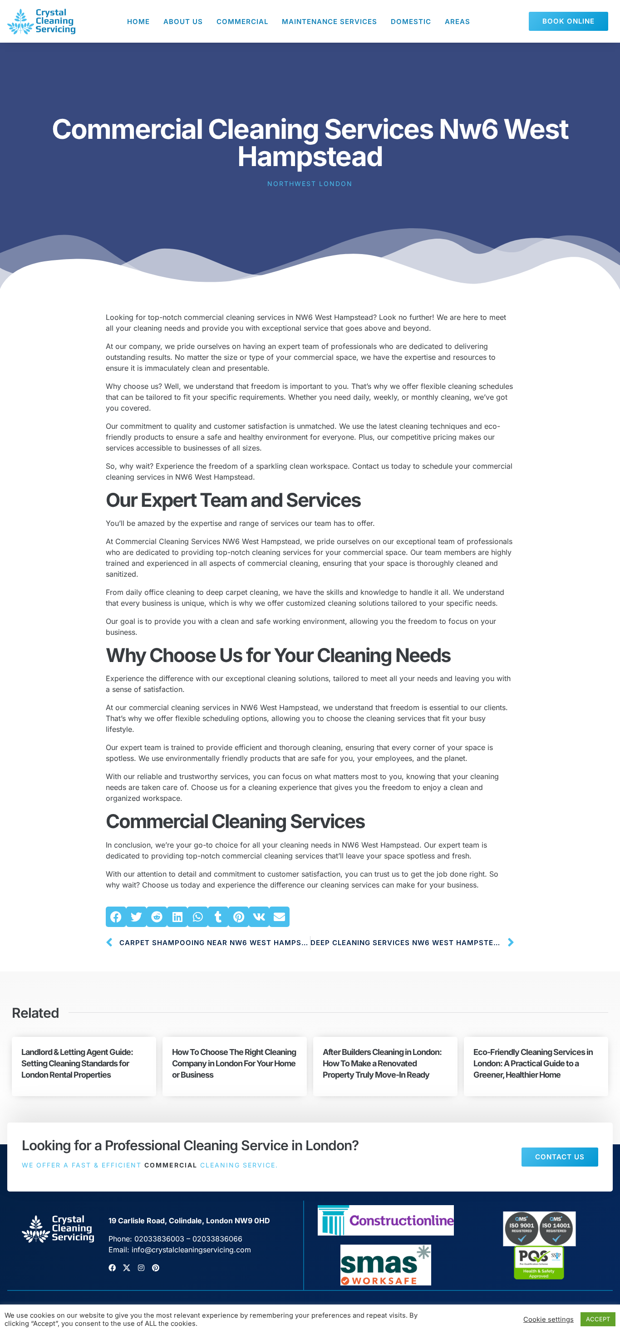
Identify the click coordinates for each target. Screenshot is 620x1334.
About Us (183, 21)
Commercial (242, 21)
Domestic (411, 21)
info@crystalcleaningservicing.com (191, 1249)
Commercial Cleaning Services (235, 821)
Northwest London (310, 183)
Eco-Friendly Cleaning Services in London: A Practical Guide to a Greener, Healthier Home (533, 1063)
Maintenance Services (329, 21)
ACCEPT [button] (598, 1319)
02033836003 (159, 1238)
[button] (116, 917)
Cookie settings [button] (548, 1319)
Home (138, 21)
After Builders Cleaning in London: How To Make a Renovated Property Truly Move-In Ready (382, 1063)
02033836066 (217, 1238)
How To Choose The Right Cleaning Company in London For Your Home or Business (234, 1063)
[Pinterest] (155, 1267)
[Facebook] (112, 1267)
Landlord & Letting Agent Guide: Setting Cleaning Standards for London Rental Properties (77, 1063)
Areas (457, 21)
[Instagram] (141, 1267)
